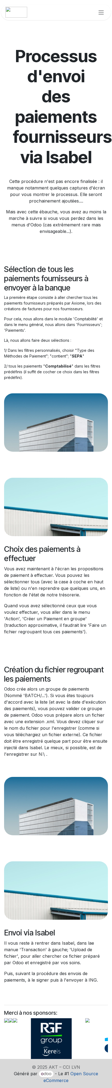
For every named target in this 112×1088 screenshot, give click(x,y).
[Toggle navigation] (101, 12)
